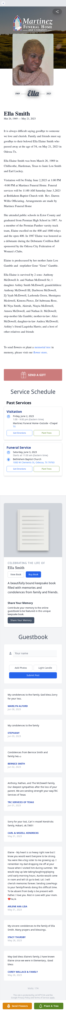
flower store (40, 352)
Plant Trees (47, 433)
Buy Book (33, 574)
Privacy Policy (24, 997)
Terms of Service (41, 997)
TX (14, 426)
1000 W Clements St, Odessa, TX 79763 (33, 462)
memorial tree (42, 347)
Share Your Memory (21, 620)
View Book (15, 574)
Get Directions (19, 433)
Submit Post (33, 675)
